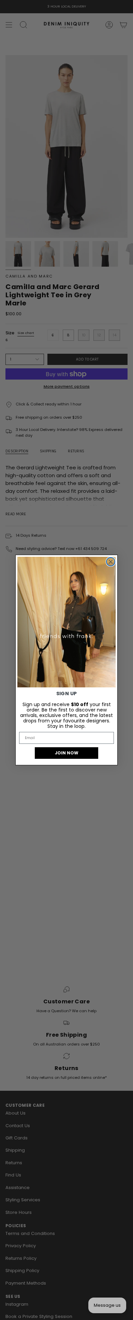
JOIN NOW (66, 753)
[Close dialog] (110, 561)
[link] (66, 622)
